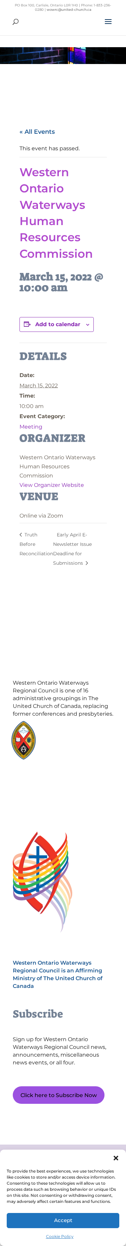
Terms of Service (44, 803)
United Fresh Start (69, 755)
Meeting (30, 427)
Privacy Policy (44, 791)
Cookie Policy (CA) (44, 780)
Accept (63, 1220)
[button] (116, 1158)
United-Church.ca (69, 730)
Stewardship (63, 749)
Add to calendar (57, 324)
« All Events (37, 131)
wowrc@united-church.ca (69, 9)
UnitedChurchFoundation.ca (80, 736)
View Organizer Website (51, 485)
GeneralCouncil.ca (69, 743)
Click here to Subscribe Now (58, 1095)
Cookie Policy (60, 1236)
